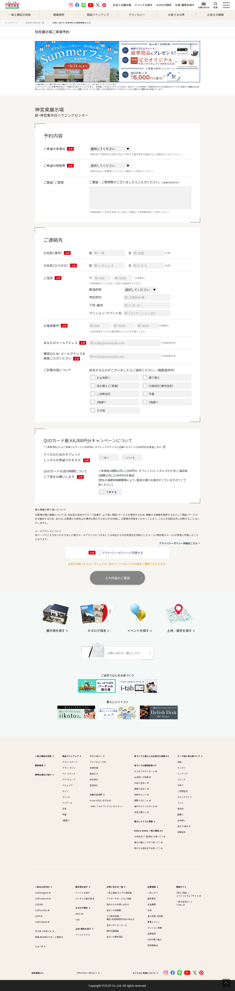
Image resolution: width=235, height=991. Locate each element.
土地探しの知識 (141, 777)
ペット (180, 802)
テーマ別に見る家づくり (188, 756)
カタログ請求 (164, 5)
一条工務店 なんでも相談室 (119, 892)
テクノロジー (137, 15)
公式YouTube (41, 910)
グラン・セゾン (69, 767)
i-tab (77, 919)
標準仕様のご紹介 (43, 774)
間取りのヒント (141, 800)
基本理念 (151, 898)
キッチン (181, 767)
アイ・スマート (69, 773)
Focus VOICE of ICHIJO (100, 800)
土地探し (181, 820)
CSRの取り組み (154, 939)
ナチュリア (67, 785)
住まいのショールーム (116, 924)
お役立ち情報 (215, 15)
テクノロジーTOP (98, 761)
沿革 (149, 910)
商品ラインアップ (98, 15)
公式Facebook (42, 898)
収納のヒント (140, 794)
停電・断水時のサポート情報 (48, 936)
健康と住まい (140, 788)
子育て (180, 785)
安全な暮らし (140, 812)
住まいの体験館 (113, 910)
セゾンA (66, 796)
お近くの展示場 (122, 5)
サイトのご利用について (144, 972)
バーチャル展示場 (83, 898)
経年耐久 (94, 785)
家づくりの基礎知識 (143, 765)
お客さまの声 (176, 15)
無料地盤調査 (112, 930)
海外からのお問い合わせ (117, 904)
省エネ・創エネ (184, 826)
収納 (179, 761)
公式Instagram (42, 892)
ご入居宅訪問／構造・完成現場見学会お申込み (120, 918)
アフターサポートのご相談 (118, 898)
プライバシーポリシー (87, 972)
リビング (181, 779)
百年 (64, 808)
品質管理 (151, 933)
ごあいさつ (152, 892)
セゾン (65, 791)
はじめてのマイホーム (144, 771)
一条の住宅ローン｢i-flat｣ (184, 903)
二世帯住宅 (182, 791)
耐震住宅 (181, 832)
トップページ (12, 22)
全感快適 (94, 767)
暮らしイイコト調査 (143, 821)
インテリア (182, 773)
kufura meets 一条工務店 (146, 830)
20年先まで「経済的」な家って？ (148, 836)
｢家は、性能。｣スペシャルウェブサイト (187, 894)
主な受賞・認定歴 (155, 916)
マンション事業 (154, 927)
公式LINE (39, 904)
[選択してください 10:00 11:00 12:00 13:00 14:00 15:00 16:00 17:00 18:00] (109, 165)
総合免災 (94, 779)
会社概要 (151, 904)
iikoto (78, 913)
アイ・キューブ (68, 779)
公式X (37, 916)
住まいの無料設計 (114, 936)
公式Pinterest (41, 921)
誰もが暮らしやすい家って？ (147, 842)
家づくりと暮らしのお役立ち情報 (149, 756)
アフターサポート (43, 931)
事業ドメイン (153, 921)
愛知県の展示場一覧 (36, 22)
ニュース (39, 946)
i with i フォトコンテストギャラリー (106, 806)
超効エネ (94, 773)
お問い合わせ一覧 (114, 886)
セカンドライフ (184, 796)
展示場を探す (81, 886)
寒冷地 (180, 808)
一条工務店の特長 (20, 15)
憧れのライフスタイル (144, 806)
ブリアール (67, 802)
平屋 (64, 814)
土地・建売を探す (184, 5)
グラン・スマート (70, 761)
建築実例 (58, 15)
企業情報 (151, 886)
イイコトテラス (82, 934)
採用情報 (151, 945)
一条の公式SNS (42, 886)
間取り (180, 814)
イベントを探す (144, 5)
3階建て (66, 820)
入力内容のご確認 (117, 578)
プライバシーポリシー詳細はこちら (178, 543)
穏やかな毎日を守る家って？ (147, 848)
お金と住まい (140, 782)
